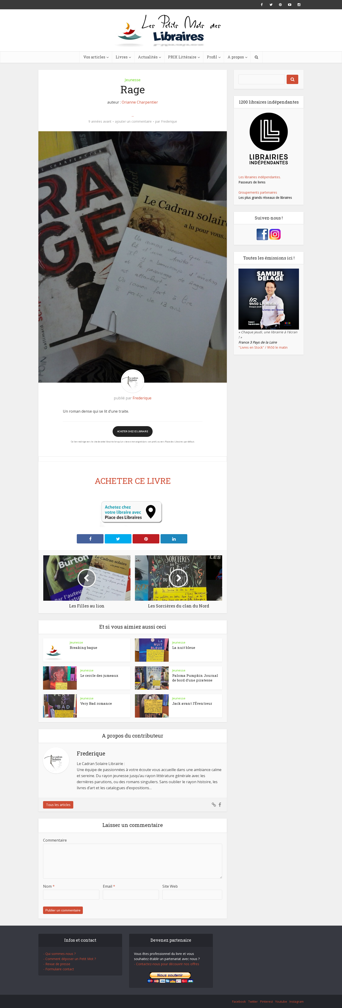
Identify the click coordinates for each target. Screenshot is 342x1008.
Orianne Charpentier (140, 102)
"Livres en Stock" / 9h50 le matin (263, 347)
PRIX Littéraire (182, 56)
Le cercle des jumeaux (99, 675)
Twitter (253, 1001)
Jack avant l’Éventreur (192, 703)
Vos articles (94, 56)
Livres (121, 56)
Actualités (148, 56)
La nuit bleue (183, 647)
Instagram (296, 1001)
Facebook (239, 1001)
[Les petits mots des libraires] (171, 30)
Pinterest (266, 1001)
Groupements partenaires (257, 192)
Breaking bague (83, 647)
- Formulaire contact (58, 969)
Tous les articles (58, 804)
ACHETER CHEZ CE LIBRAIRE (132, 431)
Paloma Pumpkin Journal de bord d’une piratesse (195, 677)
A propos (236, 56)
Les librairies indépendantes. (259, 177)
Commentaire (55, 840)
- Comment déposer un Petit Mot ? (69, 959)
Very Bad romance (96, 703)
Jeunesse (133, 79)
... (133, 115)
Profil (212, 56)
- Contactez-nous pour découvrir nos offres (166, 964)
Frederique (169, 121)
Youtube (281, 1001)
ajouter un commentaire (133, 121)
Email (109, 886)
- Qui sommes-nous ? (59, 953)
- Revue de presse (56, 964)
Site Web (170, 886)
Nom (49, 886)
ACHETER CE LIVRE (133, 480)
